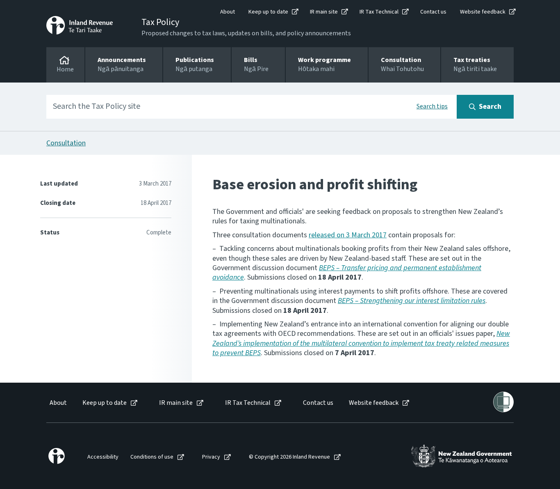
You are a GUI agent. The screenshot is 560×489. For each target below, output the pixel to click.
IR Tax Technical (379, 12)
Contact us (433, 12)
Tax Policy (160, 22)
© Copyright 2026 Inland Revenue (289, 457)
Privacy (211, 457)
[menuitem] (57, 403)
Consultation (66, 143)
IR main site (324, 12)
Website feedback (482, 12)
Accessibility (102, 457)
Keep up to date (268, 12)
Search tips (432, 106)
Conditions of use (151, 457)
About (227, 12)
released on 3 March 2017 (348, 235)
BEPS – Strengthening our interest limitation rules (411, 301)
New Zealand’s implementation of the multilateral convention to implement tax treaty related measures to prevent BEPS (361, 343)
